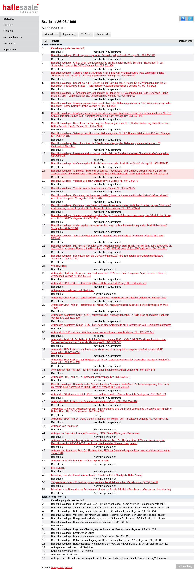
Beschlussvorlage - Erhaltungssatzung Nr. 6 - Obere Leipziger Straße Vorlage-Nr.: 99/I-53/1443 (103, 55)
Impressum (9, 49)
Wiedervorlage (59, 265)
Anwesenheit (102, 34)
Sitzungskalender (12, 37)
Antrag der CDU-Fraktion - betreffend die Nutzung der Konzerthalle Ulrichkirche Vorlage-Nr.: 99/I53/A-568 (108, 297)
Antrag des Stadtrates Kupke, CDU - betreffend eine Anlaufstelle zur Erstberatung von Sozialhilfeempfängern (111, 325)
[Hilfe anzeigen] (190, 18)
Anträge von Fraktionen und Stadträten (72, 290)
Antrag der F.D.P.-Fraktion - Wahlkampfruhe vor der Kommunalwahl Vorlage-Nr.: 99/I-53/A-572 (102, 332)
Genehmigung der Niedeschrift (68, 48)
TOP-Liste (86, 34)
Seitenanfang (184, 566)
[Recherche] (183, 18)
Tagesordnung (69, 34)
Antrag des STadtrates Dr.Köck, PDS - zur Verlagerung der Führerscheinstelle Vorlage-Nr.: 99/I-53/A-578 (108, 394)
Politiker (7, 24)
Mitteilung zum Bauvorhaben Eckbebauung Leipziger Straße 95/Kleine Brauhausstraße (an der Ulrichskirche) (111, 489)
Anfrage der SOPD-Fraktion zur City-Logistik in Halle (80, 460)
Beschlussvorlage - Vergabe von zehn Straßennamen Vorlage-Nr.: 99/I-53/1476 (94, 180)
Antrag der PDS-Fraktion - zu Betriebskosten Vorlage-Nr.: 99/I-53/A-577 (90, 376)
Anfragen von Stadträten (64, 426)
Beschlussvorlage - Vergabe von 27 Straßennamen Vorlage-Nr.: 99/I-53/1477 (93, 188)
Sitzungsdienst (57, 567)
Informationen (50, 34)
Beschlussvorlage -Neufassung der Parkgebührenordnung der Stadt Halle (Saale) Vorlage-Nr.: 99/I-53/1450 (109, 163)
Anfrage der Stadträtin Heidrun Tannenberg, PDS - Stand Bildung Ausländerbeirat (95, 433)
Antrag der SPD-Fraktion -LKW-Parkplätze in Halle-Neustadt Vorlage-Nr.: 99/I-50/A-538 (98, 283)
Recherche (9, 43)
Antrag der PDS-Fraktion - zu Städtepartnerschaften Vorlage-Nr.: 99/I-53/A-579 (94, 401)
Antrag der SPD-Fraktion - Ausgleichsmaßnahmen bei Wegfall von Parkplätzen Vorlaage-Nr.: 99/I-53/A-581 (109, 418)
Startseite (8, 18)
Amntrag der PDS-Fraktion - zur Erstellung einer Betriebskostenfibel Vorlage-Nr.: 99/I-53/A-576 (103, 369)
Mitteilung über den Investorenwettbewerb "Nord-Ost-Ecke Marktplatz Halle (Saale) (96, 475)
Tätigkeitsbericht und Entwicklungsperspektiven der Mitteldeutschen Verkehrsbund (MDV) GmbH (104, 482)
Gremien (8, 30)
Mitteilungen (58, 467)
